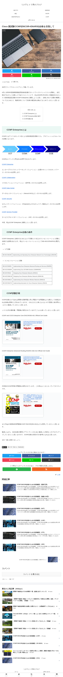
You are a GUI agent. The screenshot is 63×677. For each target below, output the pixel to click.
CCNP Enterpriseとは (30, 113)
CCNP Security (7, 199)
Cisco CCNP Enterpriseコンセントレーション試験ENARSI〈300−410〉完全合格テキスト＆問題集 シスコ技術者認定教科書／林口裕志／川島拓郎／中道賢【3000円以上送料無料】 (32, 397)
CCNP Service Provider (9, 212)
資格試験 (21, 447)
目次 (29, 110)
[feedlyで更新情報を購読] (17, 469)
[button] (58, 347)
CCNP (4, 447)
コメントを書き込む (31, 574)
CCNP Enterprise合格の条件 (32, 116)
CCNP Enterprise (7, 164)
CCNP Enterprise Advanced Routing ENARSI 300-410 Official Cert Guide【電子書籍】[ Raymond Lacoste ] (32, 358)
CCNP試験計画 (28, 119)
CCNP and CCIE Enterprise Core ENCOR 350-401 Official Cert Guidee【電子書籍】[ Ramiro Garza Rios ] (32, 323)
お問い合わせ (46, 671)
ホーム (16, 671)
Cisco (15, 447)
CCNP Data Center (8, 188)
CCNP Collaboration (8, 177)
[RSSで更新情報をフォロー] (46, 469)
